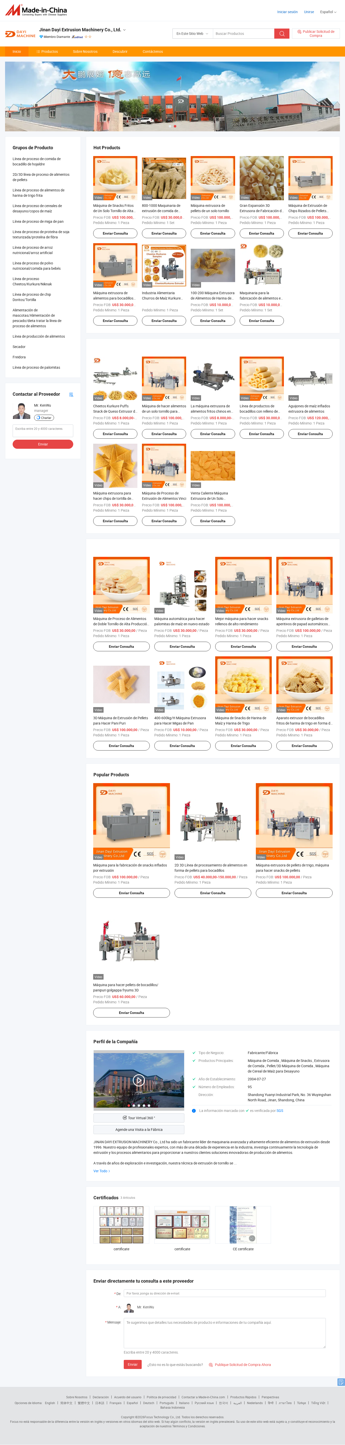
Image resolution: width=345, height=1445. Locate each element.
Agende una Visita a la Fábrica (139, 1129)
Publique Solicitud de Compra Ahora (240, 1364)
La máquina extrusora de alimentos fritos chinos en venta (211, 411)
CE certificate (243, 1249)
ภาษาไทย (285, 1403)
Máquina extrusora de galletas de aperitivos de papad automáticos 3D (302, 624)
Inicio (17, 51)
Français (115, 1403)
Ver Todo (100, 1170)
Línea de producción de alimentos (39, 336)
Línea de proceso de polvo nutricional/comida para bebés (37, 266)
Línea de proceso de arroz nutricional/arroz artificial (33, 250)
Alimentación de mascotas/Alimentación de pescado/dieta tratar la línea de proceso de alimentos (37, 318)
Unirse (309, 11)
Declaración (101, 1397)
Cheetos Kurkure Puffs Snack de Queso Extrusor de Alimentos (115, 411)
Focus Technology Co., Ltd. (162, 1417)
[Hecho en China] (37, 10)
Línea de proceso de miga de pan (38, 221)
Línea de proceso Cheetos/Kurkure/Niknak (32, 281)
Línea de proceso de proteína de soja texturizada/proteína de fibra (41, 234)
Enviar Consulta (115, 233)
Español (132, 1403)
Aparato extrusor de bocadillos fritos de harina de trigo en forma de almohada (304, 723)
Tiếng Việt (318, 1403)
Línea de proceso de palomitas (36, 367)
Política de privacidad (161, 1397)
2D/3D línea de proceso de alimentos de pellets (41, 177)
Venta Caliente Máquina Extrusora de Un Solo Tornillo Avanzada (209, 498)
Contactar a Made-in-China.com (203, 1397)
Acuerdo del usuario (127, 1397)
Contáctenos (153, 51)
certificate (121, 1249)
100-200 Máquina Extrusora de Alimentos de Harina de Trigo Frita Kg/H (213, 298)
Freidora (19, 357)
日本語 (99, 1403)
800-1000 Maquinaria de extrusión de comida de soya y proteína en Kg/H (161, 210)
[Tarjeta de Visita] (71, 394)
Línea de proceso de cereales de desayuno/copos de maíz (37, 208)
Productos (49, 51)
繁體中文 (84, 1403)
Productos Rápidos (243, 1397)
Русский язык (204, 1403)
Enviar (133, 1364)
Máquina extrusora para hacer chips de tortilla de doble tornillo (112, 498)
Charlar (46, 418)
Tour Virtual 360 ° (141, 1117)
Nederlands (255, 1403)
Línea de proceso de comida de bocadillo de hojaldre (37, 161)
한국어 (223, 1403)
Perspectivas (270, 1397)
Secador (19, 346)
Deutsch (148, 1403)
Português (167, 1403)
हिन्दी (271, 1403)
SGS (280, 1110)
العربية (237, 1403)
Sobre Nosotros (85, 51)
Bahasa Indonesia (172, 1407)
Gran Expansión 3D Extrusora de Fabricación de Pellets (261, 210)
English (50, 1403)
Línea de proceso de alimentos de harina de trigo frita (38, 193)
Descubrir (120, 51)
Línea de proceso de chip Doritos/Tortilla (32, 297)
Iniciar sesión (287, 11)
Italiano (184, 1403)
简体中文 (66, 1403)
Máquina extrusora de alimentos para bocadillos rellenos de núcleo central (113, 298)
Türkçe (301, 1403)
